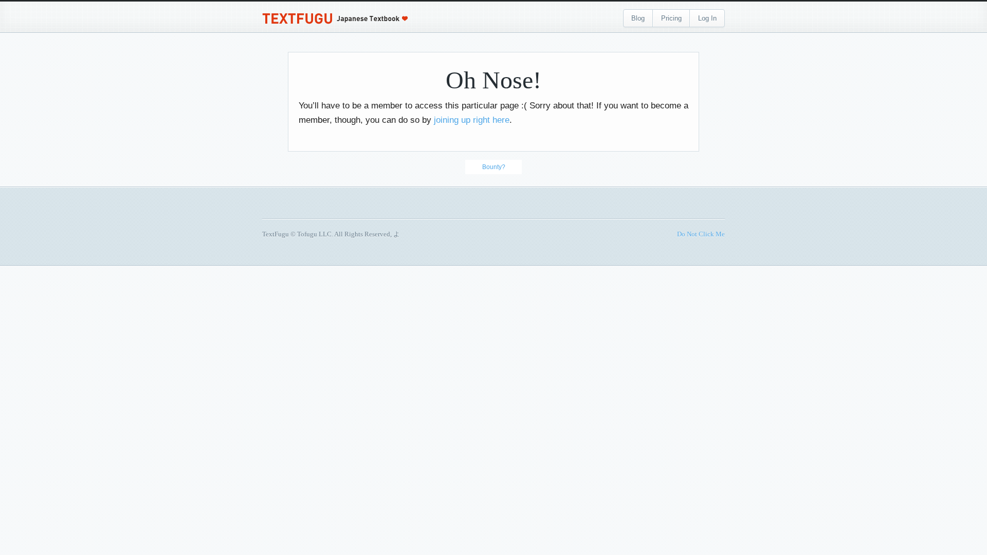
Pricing (671, 18)
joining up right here (471, 120)
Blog (638, 18)
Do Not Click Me (701, 234)
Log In (707, 18)
